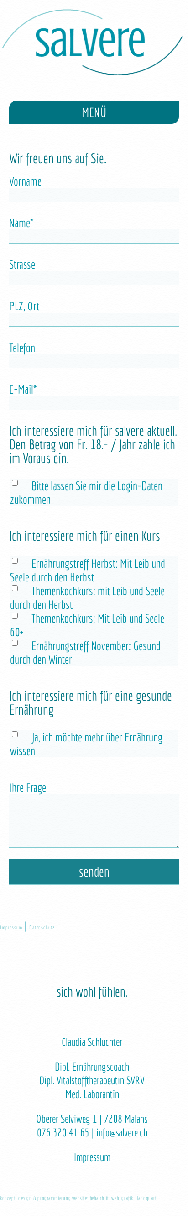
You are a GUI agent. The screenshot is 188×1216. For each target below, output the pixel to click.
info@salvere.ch (121, 1132)
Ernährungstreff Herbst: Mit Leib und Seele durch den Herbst (87, 570)
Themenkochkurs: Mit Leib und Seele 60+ (87, 625)
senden (94, 872)
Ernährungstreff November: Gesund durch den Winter (85, 652)
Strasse (22, 264)
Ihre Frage (27, 787)
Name (27, 222)
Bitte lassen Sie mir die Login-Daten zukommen (86, 492)
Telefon (22, 347)
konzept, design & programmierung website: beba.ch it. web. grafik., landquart (78, 1198)
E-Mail (27, 389)
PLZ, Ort (24, 306)
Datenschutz (42, 927)
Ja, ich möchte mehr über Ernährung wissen (86, 743)
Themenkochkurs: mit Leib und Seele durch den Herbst (87, 597)
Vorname (25, 181)
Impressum (11, 927)
